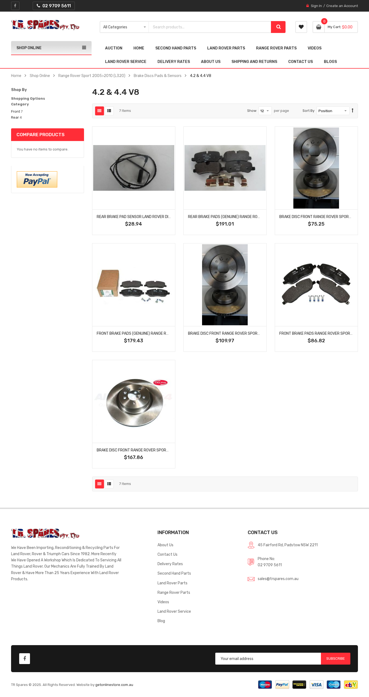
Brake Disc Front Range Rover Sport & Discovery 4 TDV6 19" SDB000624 (257, 333)
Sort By (308, 111)
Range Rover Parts (173, 592)
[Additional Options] (37, 179)
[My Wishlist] (301, 27)
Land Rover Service (174, 611)
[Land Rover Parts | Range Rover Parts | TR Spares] (45, 25)
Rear (15, 117)
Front (15, 111)
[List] (109, 110)
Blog (161, 621)
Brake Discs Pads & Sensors (158, 75)
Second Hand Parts (174, 573)
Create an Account (342, 6)
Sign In (316, 6)
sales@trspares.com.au (278, 579)
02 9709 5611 (270, 565)
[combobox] (210, 27)
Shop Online (40, 75)
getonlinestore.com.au (114, 685)
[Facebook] (15, 6)
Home (16, 75)
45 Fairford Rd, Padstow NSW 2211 (288, 545)
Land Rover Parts (172, 583)
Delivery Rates (170, 564)
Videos (163, 602)
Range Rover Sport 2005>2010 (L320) (91, 75)
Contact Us (167, 554)
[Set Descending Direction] (353, 111)
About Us (165, 545)
